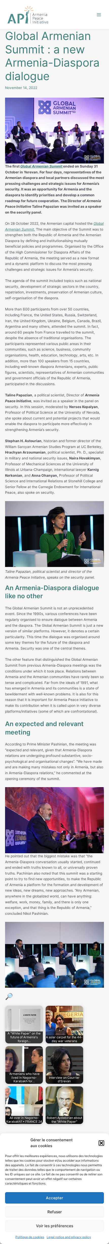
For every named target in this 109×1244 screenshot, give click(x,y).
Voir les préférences (54, 1225)
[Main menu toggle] (99, 14)
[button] (101, 1143)
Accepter (54, 1197)
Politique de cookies (29, 1237)
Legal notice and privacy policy (69, 1237)
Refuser (54, 1211)
